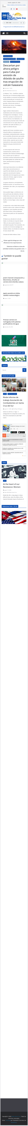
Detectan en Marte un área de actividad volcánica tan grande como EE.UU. (13, 249)
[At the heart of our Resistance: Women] (14, 471)
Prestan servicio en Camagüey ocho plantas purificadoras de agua (12, 322)
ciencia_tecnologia (8, 56)
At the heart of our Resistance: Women (11, 485)
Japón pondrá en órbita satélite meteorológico (11, 294)
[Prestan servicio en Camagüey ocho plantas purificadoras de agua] (14, 305)
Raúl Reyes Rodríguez (17, 409)
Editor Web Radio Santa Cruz (10, 90)
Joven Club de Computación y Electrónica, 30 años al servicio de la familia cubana (13, 280)
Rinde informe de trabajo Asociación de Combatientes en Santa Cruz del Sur (13, 401)
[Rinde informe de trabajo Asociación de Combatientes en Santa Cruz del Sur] (14, 385)
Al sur (5, 393)
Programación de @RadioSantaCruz (14, 27)
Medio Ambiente (20, 59)
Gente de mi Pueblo (12, 393)
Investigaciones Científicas (9, 59)
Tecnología (6, 61)
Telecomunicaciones (15, 61)
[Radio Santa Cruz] (3, 33)
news (5, 480)
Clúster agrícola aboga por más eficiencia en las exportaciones (13, 242)
